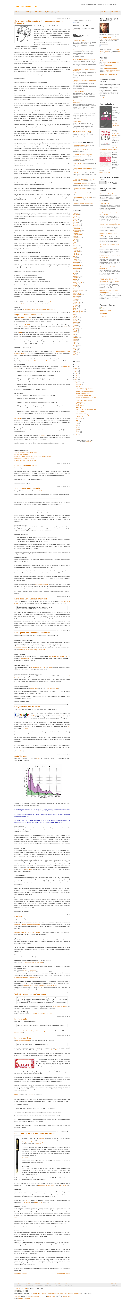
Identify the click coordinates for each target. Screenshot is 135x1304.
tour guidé (25, 728)
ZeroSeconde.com (78, 30)
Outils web (76, 296)
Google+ (58, 1284)
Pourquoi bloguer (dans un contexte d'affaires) (108, 148)
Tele (74, 334)
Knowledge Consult (49, 302)
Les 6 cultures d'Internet (79, 40)
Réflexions (38, 12)
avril (77, 427)
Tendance (76, 337)
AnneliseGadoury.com (105, 310)
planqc (75, 301)
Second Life (76, 317)
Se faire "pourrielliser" (79, 91)
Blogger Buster (51, 1296)
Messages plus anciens (63, 1273)
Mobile (75, 285)
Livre (74, 273)
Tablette (75, 331)
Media (75, 281)
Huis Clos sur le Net (79, 173)
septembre (79, 418)
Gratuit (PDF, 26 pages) (105, 172)
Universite (76, 342)
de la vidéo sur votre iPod (38, 667)
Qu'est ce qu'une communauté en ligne (110, 224)
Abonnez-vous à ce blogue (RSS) (109, 74)
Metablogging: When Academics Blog (24, 458)
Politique (75, 304)
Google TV (83, 150)
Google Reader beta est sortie (27, 707)
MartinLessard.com (107, 61)
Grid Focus (17, 1296)
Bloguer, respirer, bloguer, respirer (82, 131)
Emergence (76, 247)
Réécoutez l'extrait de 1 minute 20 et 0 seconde (27, 932)
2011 (76, 370)
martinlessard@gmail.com (111, 62)
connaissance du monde (42, 359)
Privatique (76, 305)
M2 (74, 274)
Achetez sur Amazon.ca (114, 122)
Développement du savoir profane (48, 985)
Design (75, 241)
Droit (74, 242)
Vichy (15, 1217)
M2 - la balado (49, 12)
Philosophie (76, 299)
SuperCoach (20, 751)
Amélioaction (42, 435)
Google (75, 257)
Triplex (75, 339)
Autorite (75, 218)
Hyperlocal (76, 261)
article (65, 327)
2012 (76, 368)
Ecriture (75, 244)
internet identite (77, 265)
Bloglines (33, 715)
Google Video (63, 656)
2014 (76, 364)
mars (77, 429)
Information (76, 262)
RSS (74, 316)
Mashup (75, 279)
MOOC (75, 288)
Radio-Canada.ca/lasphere (113, 70)
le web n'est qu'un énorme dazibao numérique (26, 977)
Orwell (16, 1094)
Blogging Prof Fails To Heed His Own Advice (26, 460)
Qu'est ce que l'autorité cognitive (82, 197)
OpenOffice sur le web (52, 688)
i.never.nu (41, 1138)
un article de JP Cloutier (24, 317)
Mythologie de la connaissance (82, 183)
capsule (38, 758)
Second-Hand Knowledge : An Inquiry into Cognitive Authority (39, 309)
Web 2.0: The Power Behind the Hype (42, 1014)
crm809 (75, 236)
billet (20, 332)
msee (74, 291)
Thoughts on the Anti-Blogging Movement (25, 452)
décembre (78, 383)
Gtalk (50, 656)
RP (74, 314)
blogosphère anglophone (23, 1040)
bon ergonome (38, 1202)
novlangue (31, 1094)
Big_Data (75, 222)
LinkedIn (48, 1284)
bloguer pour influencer (115, 134)
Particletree (38, 1143)
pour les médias (108, 71)
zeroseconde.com (67, 1296)
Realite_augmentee (78, 310)
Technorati (42, 491)
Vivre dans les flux (79, 163)
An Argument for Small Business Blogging (33, 1142)
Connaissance (77, 233)
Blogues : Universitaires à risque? (28, 315)
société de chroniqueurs (41, 584)
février (77, 431)
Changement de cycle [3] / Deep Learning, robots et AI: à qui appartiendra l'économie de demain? (109, 279)
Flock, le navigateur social (25, 465)
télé (74, 336)
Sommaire (76, 327)
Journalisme (76, 268)
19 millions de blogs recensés (27, 488)
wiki (74, 351)
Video (74, 343)
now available (33, 468)
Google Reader (25, 658)
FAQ (69, 726)
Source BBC (54, 1050)
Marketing (76, 277)
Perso (74, 297)
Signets (75, 324)
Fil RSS (58, 12)
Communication (77, 230)
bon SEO (27, 1200)
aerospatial (76, 214)
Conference (76, 231)
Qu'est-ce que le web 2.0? (60, 1006)
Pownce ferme (77, 121)
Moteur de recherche (78, 290)
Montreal (75, 287)
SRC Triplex (105, 12)
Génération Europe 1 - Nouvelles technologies (27, 924)
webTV (75, 350)
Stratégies (28, 12)
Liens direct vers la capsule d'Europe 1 (30, 599)
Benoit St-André (18, 1033)
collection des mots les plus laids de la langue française (36, 1031)
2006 (76, 379)
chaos (75, 227)
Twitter (75, 340)
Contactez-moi (103, 98)
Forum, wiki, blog (104, 203)
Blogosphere (76, 225)
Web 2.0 (75, 348)
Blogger (63, 715)
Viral (74, 347)
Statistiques (76, 328)
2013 (76, 366)
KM (74, 270)
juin (77, 423)
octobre (78, 386)
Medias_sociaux (77, 282)
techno (75, 333)
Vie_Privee (76, 345)
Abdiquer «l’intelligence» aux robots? (83, 50)
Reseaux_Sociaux (78, 311)
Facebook (76, 250)
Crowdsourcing (77, 237)
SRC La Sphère (115, 12)
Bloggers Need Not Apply (21, 454)
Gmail (57, 715)
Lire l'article (25, 1157)
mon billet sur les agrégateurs (46, 1185)
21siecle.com (103, 313)
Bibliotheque (76, 221)
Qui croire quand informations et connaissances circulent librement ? (38, 22)
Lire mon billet (115, 125)
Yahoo (75, 354)
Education (76, 245)
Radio (75, 308)
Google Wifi (55, 656)
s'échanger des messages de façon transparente (32, 649)
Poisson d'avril (77, 302)
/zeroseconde (108, 65)
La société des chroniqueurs (30, 970)
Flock (15, 468)
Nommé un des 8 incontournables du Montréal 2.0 (108, 38)
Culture (75, 239)
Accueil (18, 12)
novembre (78, 384)
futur (74, 256)
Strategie (75, 330)
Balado (75, 219)
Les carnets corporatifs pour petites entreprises (34, 1134)
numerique (76, 293)
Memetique (76, 284)
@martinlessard (108, 64)
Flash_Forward (77, 251)
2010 (76, 372)
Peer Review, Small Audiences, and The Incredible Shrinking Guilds (32, 456)
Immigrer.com (103, 316)
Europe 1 (18, 916)
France (75, 253)
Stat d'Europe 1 (20, 756)
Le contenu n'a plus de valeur (82, 145)
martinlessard (108, 67)
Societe (75, 325)
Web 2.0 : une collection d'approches (30, 994)
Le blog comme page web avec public (33, 962)
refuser (26, 327)
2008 (76, 375)
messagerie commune (20, 648)
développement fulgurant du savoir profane (37, 361)
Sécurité (75, 319)
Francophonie (77, 254)
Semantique (76, 320)
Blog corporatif (77, 224)
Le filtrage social (78, 159)
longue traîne (28, 869)
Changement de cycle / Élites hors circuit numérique (109, 291)
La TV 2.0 (76, 150)
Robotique (76, 313)
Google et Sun (34, 688)
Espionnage (76, 248)
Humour (75, 259)
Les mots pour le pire (23, 1038)
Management (76, 276)
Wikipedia (76, 353)
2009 (76, 373)
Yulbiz (75, 356)
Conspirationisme (78, 234)
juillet (77, 422)
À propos (29, 1284)
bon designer (26, 1202)
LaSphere (76, 271)
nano (50, 667)
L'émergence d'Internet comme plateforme (32, 633)
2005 (76, 381)
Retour (114, 1284)
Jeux (74, 267)
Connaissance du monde (30, 985)
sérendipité (76, 322)
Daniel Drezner (29, 325)
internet (75, 264)
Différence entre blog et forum (107, 194)
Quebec (75, 307)
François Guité (64, 1185)
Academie (76, 213)
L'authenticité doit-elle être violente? (83, 154)
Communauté (77, 228)
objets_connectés (78, 294)
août (77, 420)
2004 (76, 434)
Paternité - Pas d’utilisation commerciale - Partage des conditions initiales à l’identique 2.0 (57, 1293)
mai (77, 425)
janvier (78, 433)
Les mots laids (20, 1019)
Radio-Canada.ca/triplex (110, 68)
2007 (76, 377)
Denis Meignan (25, 304)
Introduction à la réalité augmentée (83, 168)
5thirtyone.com (35, 1296)
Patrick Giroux (18, 418)
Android (75, 216)
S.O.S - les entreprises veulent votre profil (84, 59)
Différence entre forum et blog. (82, 193)
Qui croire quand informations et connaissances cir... (84, 389)
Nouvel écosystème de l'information (83, 203)
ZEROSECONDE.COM (25, 6)
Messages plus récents (20, 1273)
